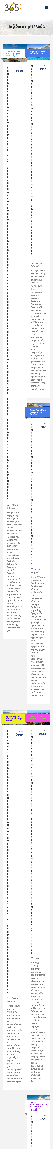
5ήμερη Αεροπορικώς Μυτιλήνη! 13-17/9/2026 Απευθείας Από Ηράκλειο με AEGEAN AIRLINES (32, 842)
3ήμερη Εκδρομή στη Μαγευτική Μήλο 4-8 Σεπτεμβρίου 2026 (32, 493)
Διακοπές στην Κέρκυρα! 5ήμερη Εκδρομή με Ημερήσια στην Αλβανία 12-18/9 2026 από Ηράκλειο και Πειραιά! (8, 862)
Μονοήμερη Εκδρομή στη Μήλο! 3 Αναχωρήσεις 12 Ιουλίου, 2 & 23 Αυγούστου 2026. (32, 162)
